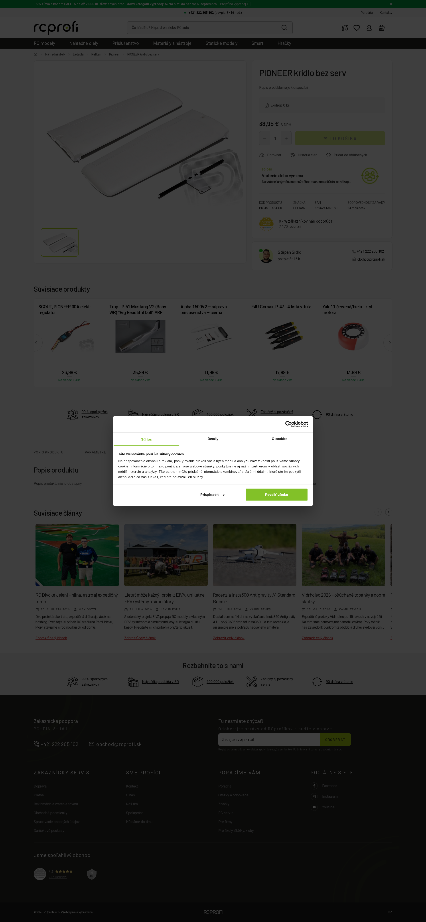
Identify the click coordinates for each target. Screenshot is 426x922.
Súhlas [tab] (146, 439)
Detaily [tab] (213, 439)
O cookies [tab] (280, 439)
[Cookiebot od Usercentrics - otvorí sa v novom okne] (288, 424)
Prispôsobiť (209, 494)
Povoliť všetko (276, 494)
